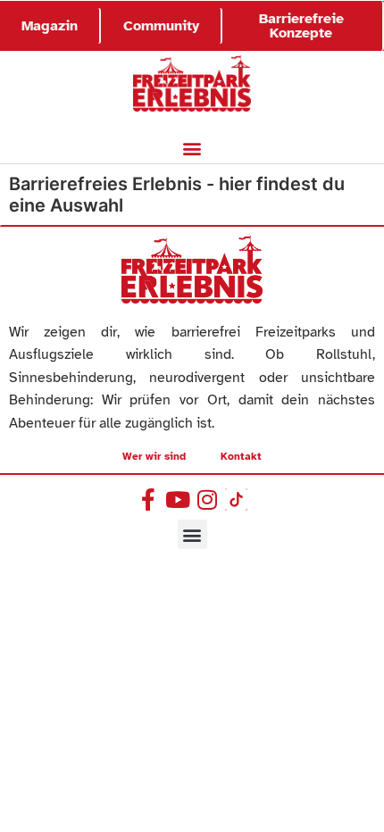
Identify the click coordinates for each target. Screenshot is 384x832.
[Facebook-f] (148, 499)
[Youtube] (177, 499)
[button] (192, 148)
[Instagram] (207, 499)
